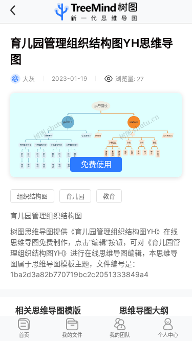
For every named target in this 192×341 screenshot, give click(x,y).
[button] (20, 12)
